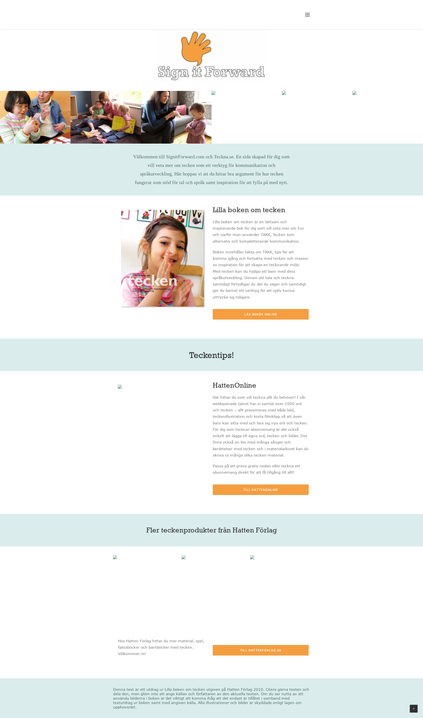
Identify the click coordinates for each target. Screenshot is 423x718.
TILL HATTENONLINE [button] (260, 490)
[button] (307, 14)
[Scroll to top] (414, 708)
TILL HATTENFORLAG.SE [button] (260, 650)
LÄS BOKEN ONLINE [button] (260, 314)
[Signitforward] (153, 15)
